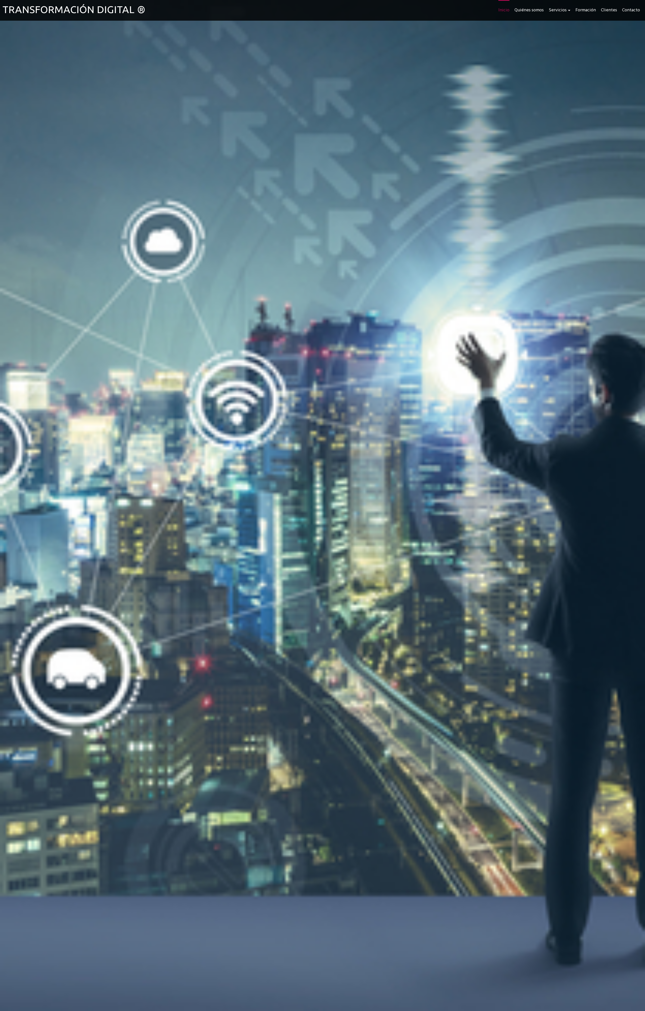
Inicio (503, 10)
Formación (585, 10)
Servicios (558, 10)
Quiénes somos (529, 10)
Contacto (631, 10)
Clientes (609, 10)
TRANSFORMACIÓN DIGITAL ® (74, 9)
